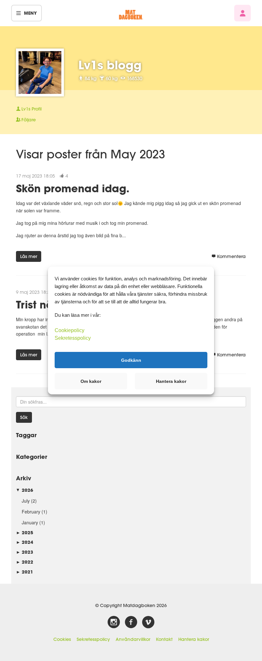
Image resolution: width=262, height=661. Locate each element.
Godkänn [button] (131, 359)
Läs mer (28, 256)
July (26, 501)
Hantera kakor (193, 639)
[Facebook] (131, 622)
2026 (24, 490)
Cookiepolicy (69, 330)
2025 (24, 532)
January (30, 522)
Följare (28, 120)
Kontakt (164, 639)
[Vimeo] (148, 622)
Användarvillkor (133, 639)
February (31, 511)
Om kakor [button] (91, 381)
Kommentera (231, 256)
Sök (24, 417)
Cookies (62, 639)
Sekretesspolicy (93, 639)
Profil (31, 109)
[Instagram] (113, 622)
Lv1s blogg (110, 64)
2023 (24, 552)
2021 (24, 572)
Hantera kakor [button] (171, 381)
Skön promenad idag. (72, 188)
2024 (24, 542)
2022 (24, 562)
